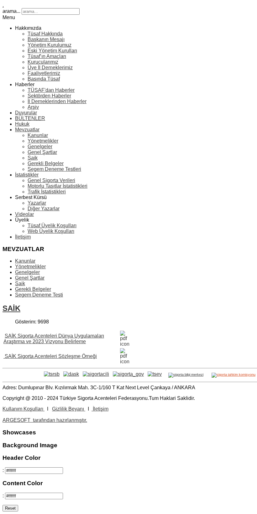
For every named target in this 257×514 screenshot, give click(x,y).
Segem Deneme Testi (39, 294)
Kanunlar (38, 135)
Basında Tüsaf (44, 78)
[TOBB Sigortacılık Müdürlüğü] (128, 374)
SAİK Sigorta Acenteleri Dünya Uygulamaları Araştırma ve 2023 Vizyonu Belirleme (53, 338)
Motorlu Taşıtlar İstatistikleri (57, 186)
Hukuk (22, 124)
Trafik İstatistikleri (47, 191)
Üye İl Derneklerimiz (50, 67)
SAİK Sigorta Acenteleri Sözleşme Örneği (50, 356)
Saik (33, 157)
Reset (10, 508)
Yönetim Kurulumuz (49, 45)
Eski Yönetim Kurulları (52, 50)
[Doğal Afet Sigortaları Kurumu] (71, 374)
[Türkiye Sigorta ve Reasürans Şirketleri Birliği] (52, 374)
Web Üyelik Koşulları (51, 231)
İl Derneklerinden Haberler (57, 101)
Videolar (24, 214)
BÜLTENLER (30, 118)
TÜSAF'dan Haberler (51, 90)
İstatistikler (27, 174)
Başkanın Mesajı (46, 39)
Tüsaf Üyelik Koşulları (52, 225)
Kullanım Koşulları (24, 409)
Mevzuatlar (27, 129)
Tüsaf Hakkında (45, 33)
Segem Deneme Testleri (54, 169)
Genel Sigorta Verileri (51, 180)
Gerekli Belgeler (46, 163)
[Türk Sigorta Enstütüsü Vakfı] (155, 374)
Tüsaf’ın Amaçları (47, 56)
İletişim (23, 236)
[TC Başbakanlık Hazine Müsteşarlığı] (96, 374)
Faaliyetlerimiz (44, 73)
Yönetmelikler (43, 141)
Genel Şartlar (42, 152)
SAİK (11, 308)
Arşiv (33, 107)
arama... (11, 11)
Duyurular (26, 112)
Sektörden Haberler (49, 95)
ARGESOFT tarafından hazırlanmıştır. (45, 420)
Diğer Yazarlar (44, 208)
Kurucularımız (43, 62)
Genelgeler (40, 146)
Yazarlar (37, 203)
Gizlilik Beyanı (68, 409)
